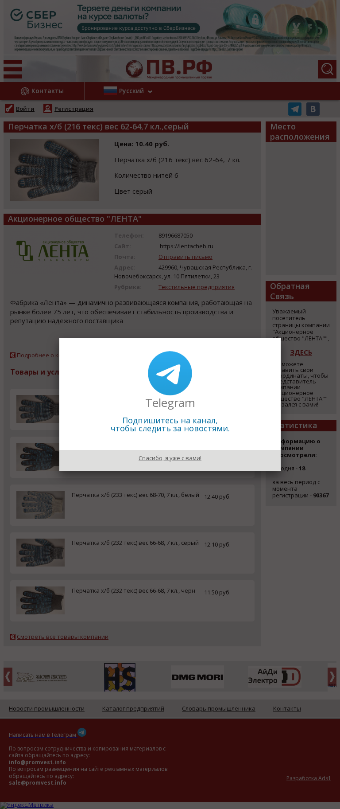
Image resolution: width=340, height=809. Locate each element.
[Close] (281, 338)
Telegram (170, 402)
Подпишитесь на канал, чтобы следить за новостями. (170, 424)
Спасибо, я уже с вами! (170, 458)
